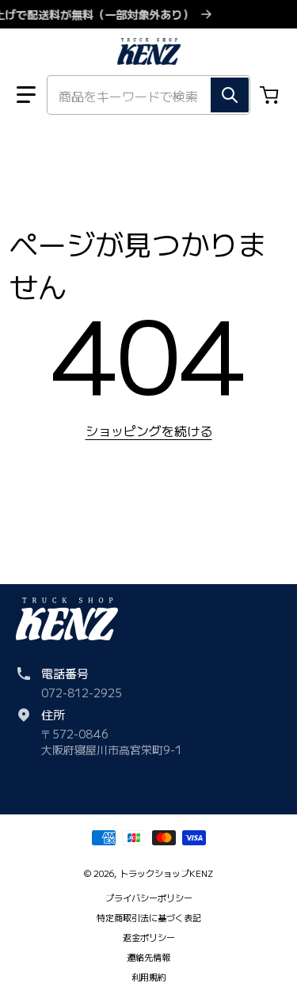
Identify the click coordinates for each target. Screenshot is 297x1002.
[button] (26, 95)
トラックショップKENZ (166, 873)
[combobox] (148, 95)
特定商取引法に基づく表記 (149, 917)
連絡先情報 (148, 957)
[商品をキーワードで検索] (230, 95)
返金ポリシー (149, 937)
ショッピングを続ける (149, 430)
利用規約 (148, 976)
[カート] (270, 95)
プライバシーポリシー (148, 897)
